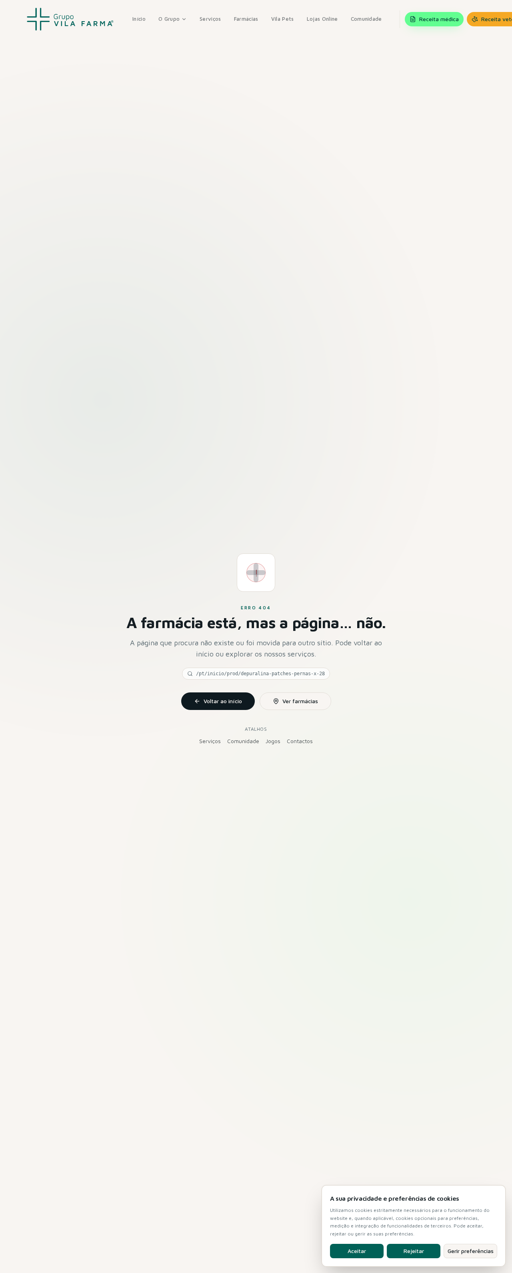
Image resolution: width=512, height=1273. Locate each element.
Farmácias (246, 19)
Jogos (273, 741)
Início (139, 19)
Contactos (300, 741)
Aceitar (357, 1250)
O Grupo (169, 19)
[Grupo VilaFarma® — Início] (70, 19)
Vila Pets (282, 19)
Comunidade (366, 19)
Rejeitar (414, 1250)
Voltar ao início (223, 701)
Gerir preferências (471, 1250)
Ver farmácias (300, 701)
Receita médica (439, 19)
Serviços (210, 19)
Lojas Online (322, 19)
